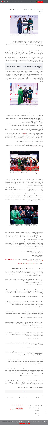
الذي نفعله (15, 1)
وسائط (26, 1)
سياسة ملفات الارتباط (22, 423)
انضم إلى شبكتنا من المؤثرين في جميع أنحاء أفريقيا (16, 409)
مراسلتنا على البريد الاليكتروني (19, 408)
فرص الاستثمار (33, 146)
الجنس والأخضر (22, 1)
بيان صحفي (22, 391)
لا (26, 423)
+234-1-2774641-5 (19, 407)
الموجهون (30, 410)
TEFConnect (23, 133)
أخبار (24, 391)
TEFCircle (45, 416)
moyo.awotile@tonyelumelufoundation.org (26, 263)
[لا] (46, 422)
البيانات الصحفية (44, 413)
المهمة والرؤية (29, 405)
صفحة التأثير (15, 259)
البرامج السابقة (37, 405)
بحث (45, 411)
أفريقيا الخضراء (37, 413)
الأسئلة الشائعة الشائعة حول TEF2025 (43, 406)
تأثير (18, 1)
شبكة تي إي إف (30, 1)
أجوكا (38, 415)
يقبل (28, 423)
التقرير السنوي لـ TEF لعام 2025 (32, 260)
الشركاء (30, 408)
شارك (30, 412)
